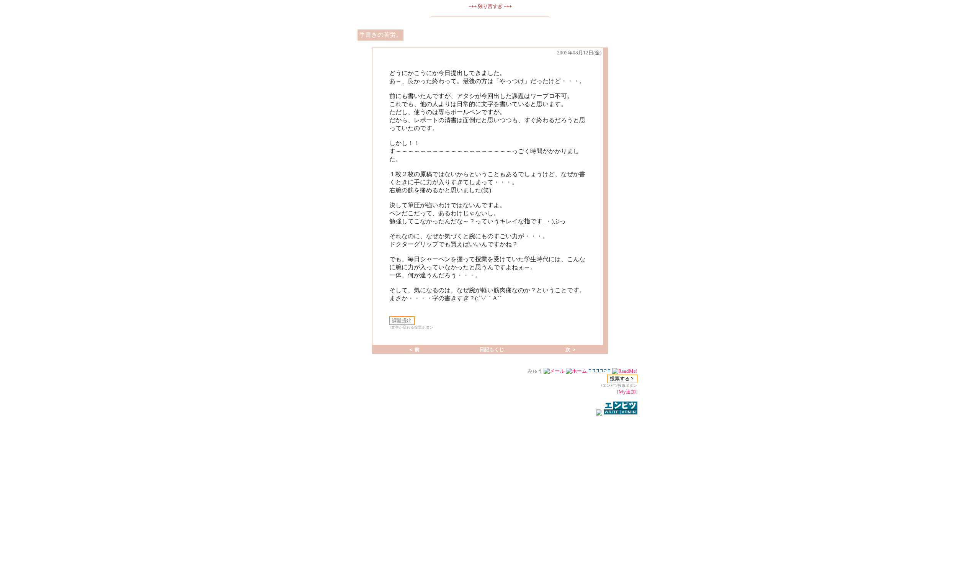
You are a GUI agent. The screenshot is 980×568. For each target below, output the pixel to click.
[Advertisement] (490, 546)
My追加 (627, 391)
